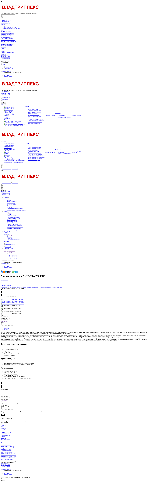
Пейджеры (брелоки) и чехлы (35, 287)
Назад (10, 198)
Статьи (2, 426)
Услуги (9, 214)
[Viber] (10, 272)
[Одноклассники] (4, 272)
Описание (6, 328)
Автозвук (24, 287)
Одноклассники (8, 76)
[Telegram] (17, 272)
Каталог (9, 200)
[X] (8, 272)
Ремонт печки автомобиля (8, 453)
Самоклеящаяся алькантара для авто (52, 287)
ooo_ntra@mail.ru (6, 71)
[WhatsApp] (13, 272)
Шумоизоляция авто (6, 450)
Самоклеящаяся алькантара (8, 440)
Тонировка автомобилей (7, 448)
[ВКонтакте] (2, 272)
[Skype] (15, 272)
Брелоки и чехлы (5, 439)
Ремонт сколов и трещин (7, 446)
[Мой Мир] (6, 272)
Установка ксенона (6, 445)
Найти (2, 480)
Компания (9, 237)
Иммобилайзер (5, 287)
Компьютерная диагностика (8, 455)
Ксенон (20, 287)
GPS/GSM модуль (13, 287)
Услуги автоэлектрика (7, 459)
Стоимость (3, 425)
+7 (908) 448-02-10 (5, 58)
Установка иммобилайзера (8, 457)
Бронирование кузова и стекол (9, 456)
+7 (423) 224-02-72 (6, 55)
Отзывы (6, 329)
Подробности (4, 321)
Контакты (3, 428)
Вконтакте (6, 75)
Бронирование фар (6, 449)
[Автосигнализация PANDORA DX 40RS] (12, 299)
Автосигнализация (6, 432)
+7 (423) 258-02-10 (5, 57)
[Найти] (2, 17)
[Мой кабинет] (1, 167)
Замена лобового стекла (7, 452)
